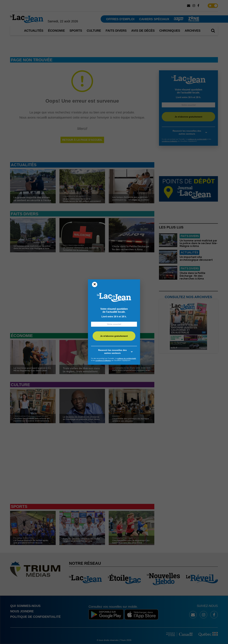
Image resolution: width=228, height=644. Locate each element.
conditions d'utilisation (103, 360)
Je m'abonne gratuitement (114, 336)
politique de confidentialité (126, 358)
